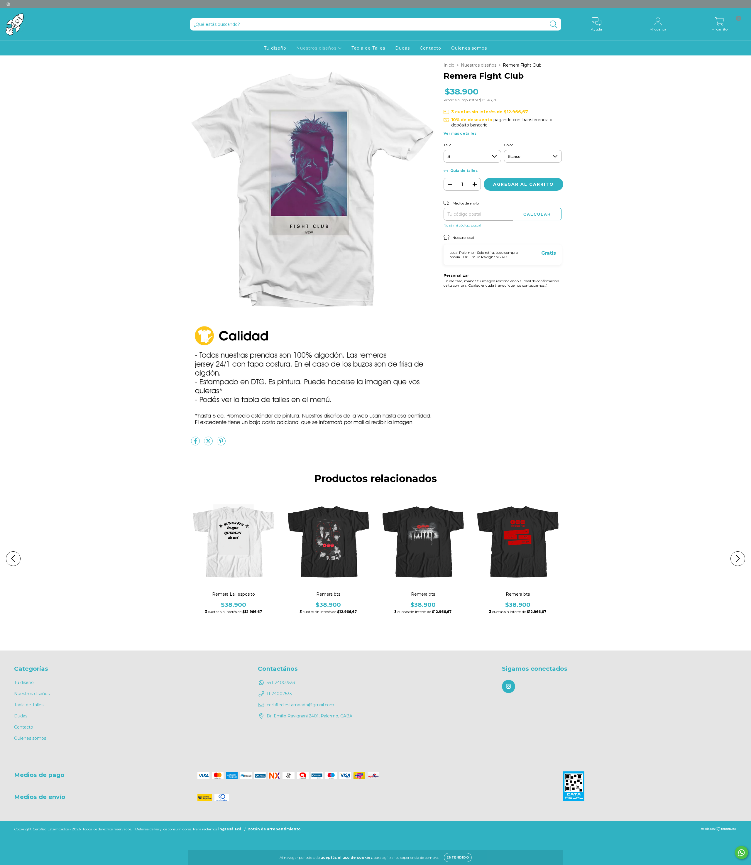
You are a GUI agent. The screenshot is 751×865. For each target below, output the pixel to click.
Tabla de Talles (368, 48)
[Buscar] (554, 24)
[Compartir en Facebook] (196, 443)
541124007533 (281, 682)
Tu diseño (275, 48)
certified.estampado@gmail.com (300, 704)
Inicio (449, 65)
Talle (447, 145)
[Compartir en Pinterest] (221, 443)
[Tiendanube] (718, 829)
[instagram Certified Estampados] (8, 4)
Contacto (430, 48)
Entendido (457, 857)
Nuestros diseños (317, 48)
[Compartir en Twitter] (209, 443)
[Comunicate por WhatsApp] (741, 852)
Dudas (402, 48)
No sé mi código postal (462, 225)
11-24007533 (279, 693)
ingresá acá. (230, 829)
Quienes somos (469, 48)
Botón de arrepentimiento (274, 829)
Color (508, 145)
